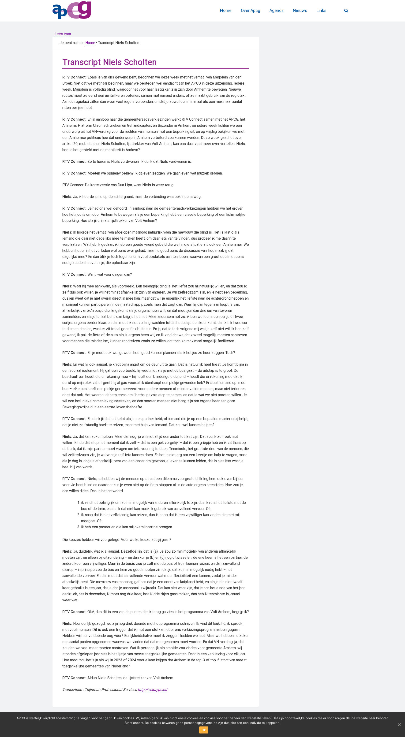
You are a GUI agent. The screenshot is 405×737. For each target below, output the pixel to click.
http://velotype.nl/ (153, 689)
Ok (204, 730)
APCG (87, 9)
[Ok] (399, 724)
